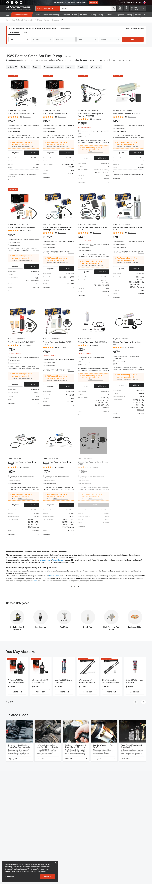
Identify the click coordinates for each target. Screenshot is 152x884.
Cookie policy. (43, 871)
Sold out (93, 505)
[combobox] (19, 39)
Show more (75, 586)
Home (8, 20)
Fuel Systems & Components (22, 20)
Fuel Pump (38, 20)
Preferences (9, 877)
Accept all (47, 877)
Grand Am (55, 20)
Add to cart (17, 692)
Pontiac (47, 20)
